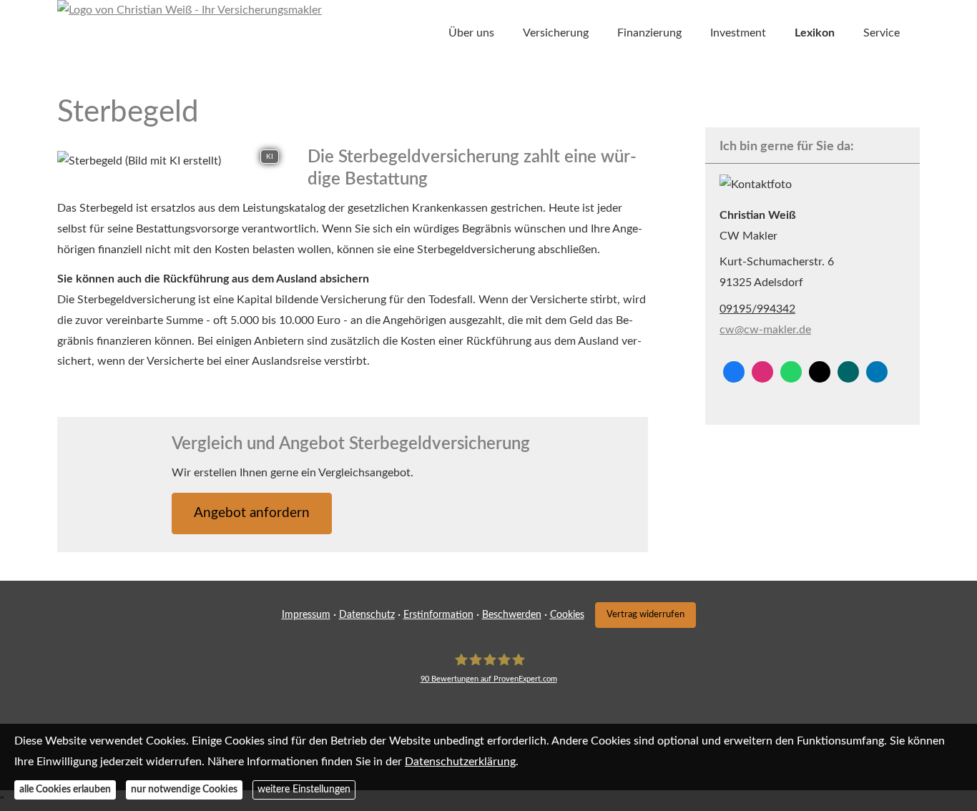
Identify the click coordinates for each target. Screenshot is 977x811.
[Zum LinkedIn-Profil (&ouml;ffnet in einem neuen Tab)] (877, 372)
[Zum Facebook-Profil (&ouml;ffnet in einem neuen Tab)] (734, 372)
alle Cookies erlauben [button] (65, 790)
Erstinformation (438, 615)
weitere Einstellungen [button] (303, 790)
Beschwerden (511, 615)
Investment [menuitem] (738, 33)
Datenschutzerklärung (460, 761)
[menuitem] (427, 33)
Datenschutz (367, 615)
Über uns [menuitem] (471, 33)
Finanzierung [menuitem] (649, 33)
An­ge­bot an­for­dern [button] (252, 513)
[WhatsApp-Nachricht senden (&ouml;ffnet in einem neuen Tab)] (791, 372)
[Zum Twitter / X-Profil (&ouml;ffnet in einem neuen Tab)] (819, 372)
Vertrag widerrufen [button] (645, 614)
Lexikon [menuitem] (815, 33)
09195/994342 (757, 309)
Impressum (306, 615)
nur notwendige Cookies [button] (184, 790)
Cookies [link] (567, 615)
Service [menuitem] (881, 33)
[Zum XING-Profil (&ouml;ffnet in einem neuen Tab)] (848, 372)
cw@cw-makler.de (765, 329)
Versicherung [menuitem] (556, 33)
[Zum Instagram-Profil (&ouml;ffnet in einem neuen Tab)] (762, 372)
